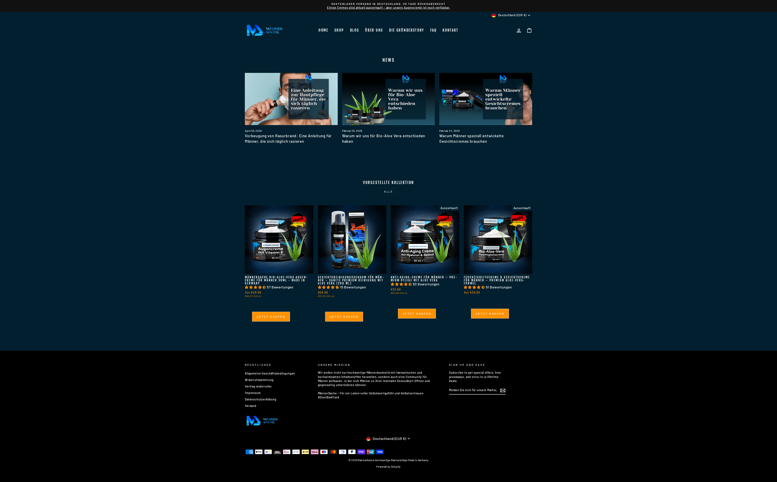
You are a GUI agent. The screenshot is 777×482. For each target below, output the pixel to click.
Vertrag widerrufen (258, 386)
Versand (250, 406)
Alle (388, 191)
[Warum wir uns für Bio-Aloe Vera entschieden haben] (388, 99)
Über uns (374, 30)
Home (323, 30)
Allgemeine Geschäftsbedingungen (270, 373)
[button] (256, 287)
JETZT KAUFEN (271, 318)
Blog (354, 30)
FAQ (433, 30)
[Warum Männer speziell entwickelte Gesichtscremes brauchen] (485, 99)
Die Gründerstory (406, 30)
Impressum (253, 393)
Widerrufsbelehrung (259, 380)
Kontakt (451, 30)
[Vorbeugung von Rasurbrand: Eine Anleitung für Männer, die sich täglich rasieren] (291, 99)
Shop (339, 30)
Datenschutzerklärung (260, 399)
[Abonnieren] (502, 390)
